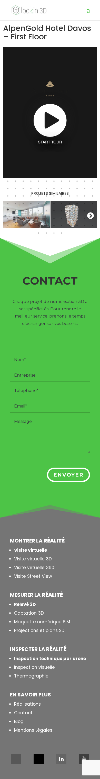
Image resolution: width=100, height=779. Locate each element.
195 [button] (23, 203)
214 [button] (76, 210)
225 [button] (69, 218)
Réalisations (27, 704)
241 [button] (38, 232)
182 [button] (15, 195)
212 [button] (61, 210)
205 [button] (7, 210)
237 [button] (69, 225)
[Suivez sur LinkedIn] (61, 759)
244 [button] (61, 232)
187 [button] (53, 195)
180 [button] (92, 188)
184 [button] (30, 195)
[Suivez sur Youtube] (84, 759)
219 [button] (23, 218)
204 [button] (92, 203)
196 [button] (30, 203)
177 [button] (69, 188)
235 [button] (53, 225)
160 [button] (30, 181)
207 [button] (23, 210)
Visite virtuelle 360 (34, 568)
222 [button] (46, 218)
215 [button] (84, 210)
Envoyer (68, 475)
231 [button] (23, 225)
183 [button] (23, 195)
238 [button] (76, 225)
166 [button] (76, 181)
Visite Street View (33, 576)
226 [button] (76, 218)
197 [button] (38, 203)
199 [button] (53, 203)
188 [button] (61, 195)
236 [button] (61, 225)
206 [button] (15, 210)
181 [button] (7, 195)
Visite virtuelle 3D (33, 559)
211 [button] (53, 210)
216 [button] (92, 210)
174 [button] (46, 188)
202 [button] (76, 203)
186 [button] (46, 195)
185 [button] (38, 195)
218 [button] (15, 218)
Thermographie (31, 676)
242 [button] (46, 232)
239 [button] (84, 225)
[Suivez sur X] (39, 759)
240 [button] (92, 225)
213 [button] (69, 210)
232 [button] (30, 225)
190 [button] (76, 195)
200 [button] (61, 203)
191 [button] (84, 195)
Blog (19, 721)
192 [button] (92, 195)
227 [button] (84, 218)
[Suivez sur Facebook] (16, 759)
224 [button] (61, 218)
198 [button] (46, 203)
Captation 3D (29, 613)
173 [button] (38, 188)
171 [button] (23, 188)
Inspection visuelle (34, 667)
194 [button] (15, 203)
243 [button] (53, 232)
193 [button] (7, 203)
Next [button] (90, 215)
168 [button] (92, 181)
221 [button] (38, 218)
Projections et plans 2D (39, 630)
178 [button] (76, 188)
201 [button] (69, 203)
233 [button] (38, 225)
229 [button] (7, 225)
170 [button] (15, 188)
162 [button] (46, 181)
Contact (23, 713)
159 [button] (23, 181)
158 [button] (15, 181)
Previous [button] (9, 215)
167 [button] (84, 181)
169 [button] (7, 188)
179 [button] (84, 188)
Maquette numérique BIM (42, 622)
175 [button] (53, 188)
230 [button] (15, 225)
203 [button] (84, 203)
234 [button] (46, 225)
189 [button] (69, 195)
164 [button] (61, 181)
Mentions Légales (33, 730)
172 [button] (30, 188)
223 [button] (53, 218)
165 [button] (69, 181)
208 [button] (30, 210)
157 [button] (7, 181)
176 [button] (61, 188)
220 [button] (30, 218)
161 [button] (38, 181)
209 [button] (38, 210)
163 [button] (53, 181)
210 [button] (46, 210)
